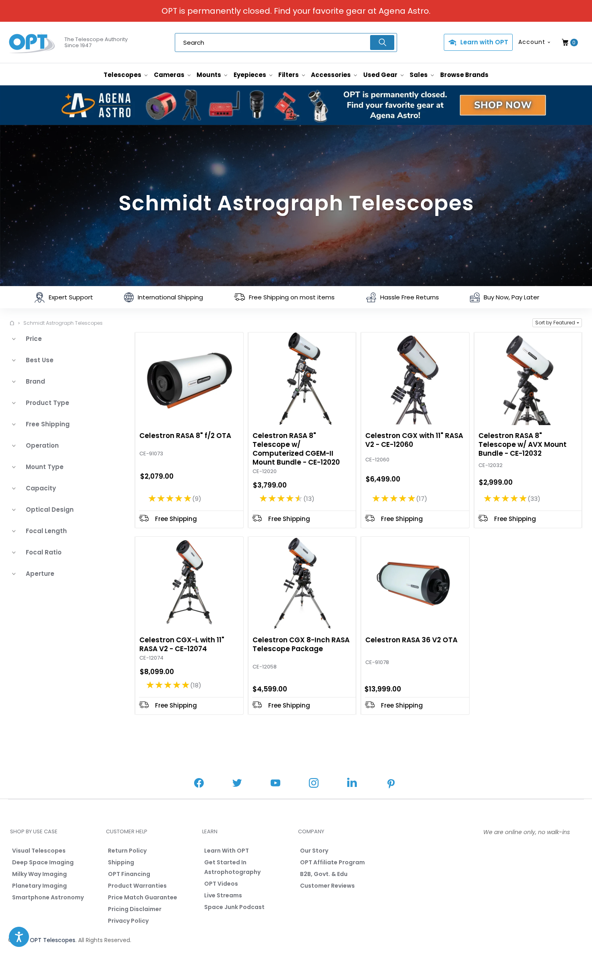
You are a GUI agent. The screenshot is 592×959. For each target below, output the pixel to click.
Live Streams (223, 895)
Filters (289, 75)
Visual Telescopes (39, 851)
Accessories (331, 75)
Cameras (170, 75)
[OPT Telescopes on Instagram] (314, 784)
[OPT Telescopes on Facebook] (199, 784)
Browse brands (464, 75)
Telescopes (123, 75)
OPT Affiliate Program (332, 862)
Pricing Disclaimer (134, 909)
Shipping (121, 862)
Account (531, 42)
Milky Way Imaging (39, 874)
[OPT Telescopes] (32, 43)
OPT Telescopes (52, 940)
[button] (557, 322)
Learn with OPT (484, 42)
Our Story (314, 851)
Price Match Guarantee (142, 897)
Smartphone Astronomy (48, 897)
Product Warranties (137, 886)
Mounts (209, 75)
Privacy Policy (128, 921)
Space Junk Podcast (234, 907)
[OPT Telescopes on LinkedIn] (352, 783)
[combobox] (286, 42)
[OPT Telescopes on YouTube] (275, 784)
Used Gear (381, 75)
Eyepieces (250, 75)
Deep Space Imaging (43, 862)
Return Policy (127, 851)
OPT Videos (221, 884)
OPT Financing (129, 874)
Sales (419, 75)
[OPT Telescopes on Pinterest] (391, 784)
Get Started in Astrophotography (232, 867)
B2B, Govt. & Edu (324, 874)
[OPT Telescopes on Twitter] (237, 784)
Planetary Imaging (39, 886)
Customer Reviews (327, 886)
